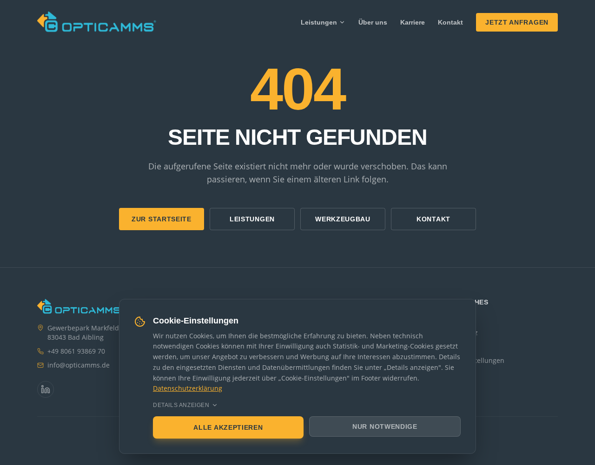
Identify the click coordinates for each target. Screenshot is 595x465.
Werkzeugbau (342, 219)
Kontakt (450, 22)
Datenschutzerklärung (187, 388)
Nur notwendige (384, 426)
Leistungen (319, 22)
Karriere (412, 22)
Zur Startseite (162, 219)
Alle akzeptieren (228, 427)
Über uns (372, 22)
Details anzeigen (181, 405)
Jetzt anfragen (517, 22)
